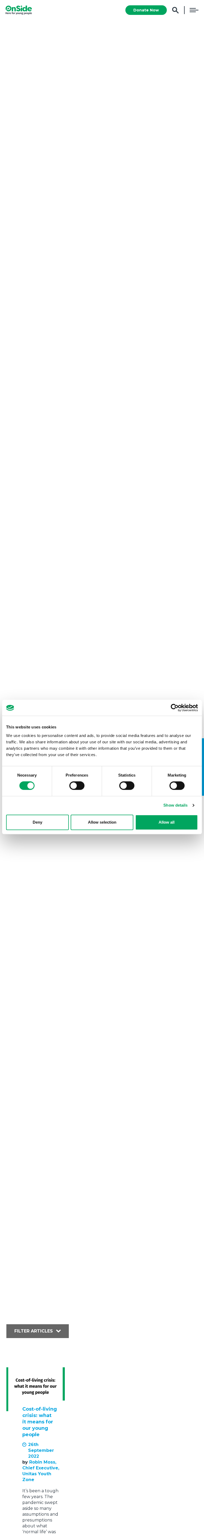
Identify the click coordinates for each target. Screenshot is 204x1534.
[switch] (76, 785)
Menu (194, 10)
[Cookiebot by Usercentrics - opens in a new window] (174, 708)
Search (175, 10)
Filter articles (33, 1331)
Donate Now (146, 10)
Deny (37, 822)
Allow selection (102, 822)
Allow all (167, 822)
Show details (175, 805)
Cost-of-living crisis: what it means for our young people (39, 1421)
